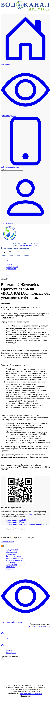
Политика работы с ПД (15, 562)
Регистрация (11, 653)
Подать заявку (11, 565)
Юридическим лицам (14, 558)
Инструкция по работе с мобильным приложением (26, 524)
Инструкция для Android (16, 520)
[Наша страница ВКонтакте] (3, 546)
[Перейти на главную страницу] (25, 10)
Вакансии (10, 569)
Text (7, 260)
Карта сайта (10, 567)
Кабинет (9, 651)
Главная (9, 264)
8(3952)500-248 (25, 246)
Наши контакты (7, 542)
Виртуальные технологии (39, 626)
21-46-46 (36, 246)
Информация (11, 554)
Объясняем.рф (11, 552)
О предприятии (12, 267)
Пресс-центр (11, 269)
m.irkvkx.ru (29, 514)
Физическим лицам (13, 556)
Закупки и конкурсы (14, 560)
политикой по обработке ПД (31, 694)
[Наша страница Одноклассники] (2, 546)
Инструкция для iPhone (15, 522)
